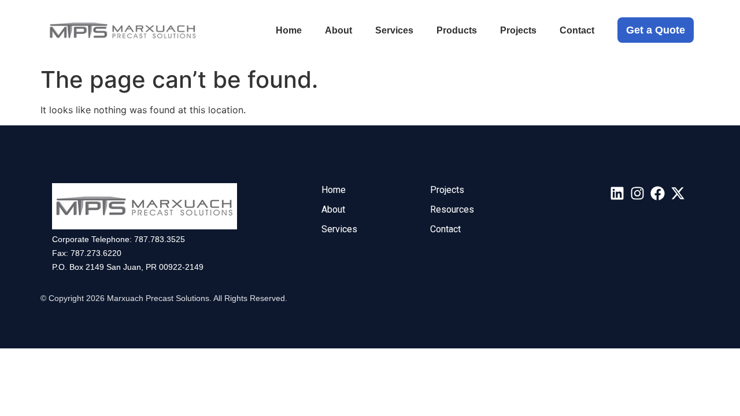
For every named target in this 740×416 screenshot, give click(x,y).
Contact (577, 30)
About (338, 30)
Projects (518, 30)
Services (394, 30)
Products (456, 30)
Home (289, 30)
